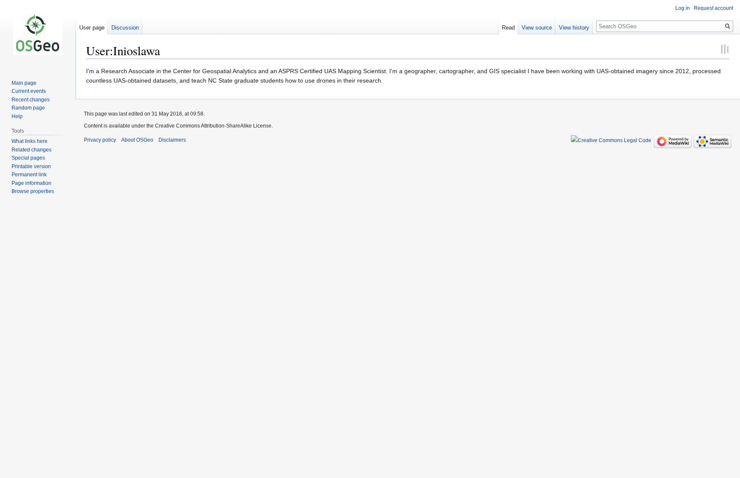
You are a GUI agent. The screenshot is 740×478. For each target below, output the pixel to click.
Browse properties (33, 191)
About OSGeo (137, 140)
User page (91, 27)
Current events (29, 91)
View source (537, 27)
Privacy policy (100, 140)
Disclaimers (172, 140)
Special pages (28, 158)
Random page (28, 108)
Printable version (31, 166)
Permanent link (29, 175)
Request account (713, 8)
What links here (30, 141)
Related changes (31, 150)
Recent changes (31, 100)
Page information (31, 183)
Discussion (125, 27)
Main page (24, 83)
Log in (682, 8)
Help (17, 116)
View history (574, 27)
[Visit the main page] (37, 34)
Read (508, 27)
